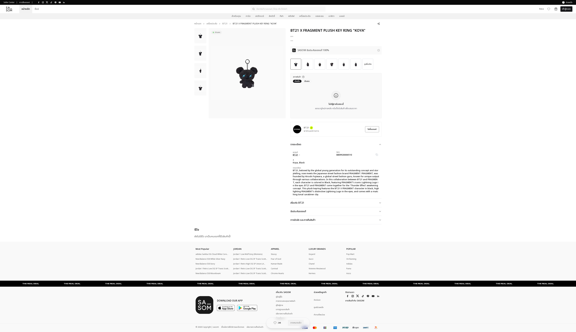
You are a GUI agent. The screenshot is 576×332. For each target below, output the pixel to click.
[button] (288, 9)
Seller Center (9, 2)
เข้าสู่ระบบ (566, 9)
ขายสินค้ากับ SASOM (354, 300)
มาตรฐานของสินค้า (283, 309)
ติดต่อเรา (317, 300)
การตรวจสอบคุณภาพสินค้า (285, 301)
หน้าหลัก (26, 9)
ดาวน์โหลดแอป (24, 2)
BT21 (225, 24)
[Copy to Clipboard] (377, 154)
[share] (379, 24)
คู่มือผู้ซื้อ (279, 297)
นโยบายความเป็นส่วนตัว (284, 313)
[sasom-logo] (9, 9)
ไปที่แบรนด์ (372, 129)
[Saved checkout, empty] (556, 9)
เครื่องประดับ (211, 24)
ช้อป (37, 9)
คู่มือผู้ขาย (279, 305)
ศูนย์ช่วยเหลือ (319, 307)
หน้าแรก (197, 24)
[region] (247, 73)
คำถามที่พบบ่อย (319, 315)
